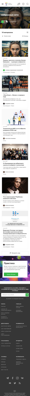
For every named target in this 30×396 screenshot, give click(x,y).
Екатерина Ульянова (10, 138)
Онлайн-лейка (19, 348)
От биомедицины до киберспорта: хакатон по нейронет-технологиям (13, 164)
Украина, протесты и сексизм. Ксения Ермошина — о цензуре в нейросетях (14, 61)
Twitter (15, 383)
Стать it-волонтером (6, 343)
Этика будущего (6, 105)
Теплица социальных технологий (14, 70)
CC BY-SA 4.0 (23, 395)
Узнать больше (11, 274)
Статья (4, 140)
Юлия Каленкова (9, 171)
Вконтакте (22, 378)
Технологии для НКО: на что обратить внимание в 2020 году (14, 129)
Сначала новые (7, 36)
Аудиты (18, 343)
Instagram (17, 378)
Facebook (12, 378)
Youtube (10, 383)
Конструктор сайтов (6, 326)
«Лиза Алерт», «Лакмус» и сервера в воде (14, 95)
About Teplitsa (4, 369)
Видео (12, 105)
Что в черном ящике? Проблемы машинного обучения (13, 197)
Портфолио (3, 367)
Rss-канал (19, 383)
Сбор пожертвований (6, 328)
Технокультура (6, 72)
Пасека (17, 351)
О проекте (3, 359)
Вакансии (3, 364)
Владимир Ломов (9, 103)
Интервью (13, 72)
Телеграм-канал (7, 378)
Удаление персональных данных (19, 363)
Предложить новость (21, 359)
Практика (3, 306)
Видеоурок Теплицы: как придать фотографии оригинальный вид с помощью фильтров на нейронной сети (15, 231)
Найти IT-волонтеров (6, 331)
